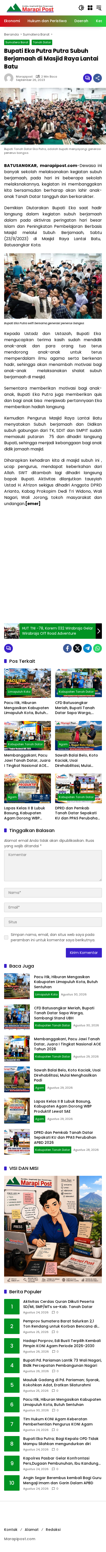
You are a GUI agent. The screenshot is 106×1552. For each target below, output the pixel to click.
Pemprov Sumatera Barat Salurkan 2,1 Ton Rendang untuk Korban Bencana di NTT (60, 1324)
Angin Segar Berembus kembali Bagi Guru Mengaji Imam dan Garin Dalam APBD (62, 1480)
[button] (81, 8)
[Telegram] (87, 648)
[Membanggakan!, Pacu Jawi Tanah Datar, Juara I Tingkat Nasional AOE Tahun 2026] (27, 735)
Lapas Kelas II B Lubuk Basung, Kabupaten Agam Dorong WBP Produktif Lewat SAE (24, 813)
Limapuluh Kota (19, 692)
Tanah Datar (42, 42)
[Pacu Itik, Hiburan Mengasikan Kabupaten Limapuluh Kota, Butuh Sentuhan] (27, 683)
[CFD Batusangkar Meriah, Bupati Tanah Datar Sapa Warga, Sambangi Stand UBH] (78, 683)
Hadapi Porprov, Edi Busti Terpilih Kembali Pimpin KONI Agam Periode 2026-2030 (62, 1343)
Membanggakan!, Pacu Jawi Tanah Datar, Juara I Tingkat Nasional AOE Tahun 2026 (27, 760)
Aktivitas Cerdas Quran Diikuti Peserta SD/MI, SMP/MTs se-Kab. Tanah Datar (58, 1304)
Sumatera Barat (16, 42)
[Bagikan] (97, 78)
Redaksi (53, 1529)
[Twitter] (77, 648)
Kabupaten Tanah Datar (76, 692)
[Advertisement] (53, 565)
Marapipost (24, 76)
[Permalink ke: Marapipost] (10, 78)
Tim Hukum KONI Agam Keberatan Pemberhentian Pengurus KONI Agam (58, 1422)
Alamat (32, 1529)
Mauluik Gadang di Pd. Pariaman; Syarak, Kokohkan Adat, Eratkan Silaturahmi (61, 1383)
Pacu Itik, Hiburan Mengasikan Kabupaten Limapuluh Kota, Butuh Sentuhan (26, 708)
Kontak (10, 1529)
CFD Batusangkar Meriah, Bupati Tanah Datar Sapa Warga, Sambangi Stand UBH (75, 708)
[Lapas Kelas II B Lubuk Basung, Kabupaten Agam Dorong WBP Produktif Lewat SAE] (27, 788)
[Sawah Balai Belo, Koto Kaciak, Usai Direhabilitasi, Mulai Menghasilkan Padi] (78, 735)
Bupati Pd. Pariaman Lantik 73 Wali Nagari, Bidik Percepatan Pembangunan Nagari (62, 1363)
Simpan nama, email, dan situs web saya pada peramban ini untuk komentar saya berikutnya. (53, 937)
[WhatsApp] (97, 648)
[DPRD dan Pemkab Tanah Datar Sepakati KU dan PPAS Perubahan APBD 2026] (78, 788)
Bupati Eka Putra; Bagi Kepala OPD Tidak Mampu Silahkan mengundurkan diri (61, 1441)
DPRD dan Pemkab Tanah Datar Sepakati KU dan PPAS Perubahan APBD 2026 (77, 813)
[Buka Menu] (90, 8)
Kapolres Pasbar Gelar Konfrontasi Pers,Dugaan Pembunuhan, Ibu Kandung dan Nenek (60, 1461)
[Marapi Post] (30, 7)
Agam (63, 744)
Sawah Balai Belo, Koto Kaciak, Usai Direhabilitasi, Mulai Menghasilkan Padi (76, 760)
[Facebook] (67, 648)
